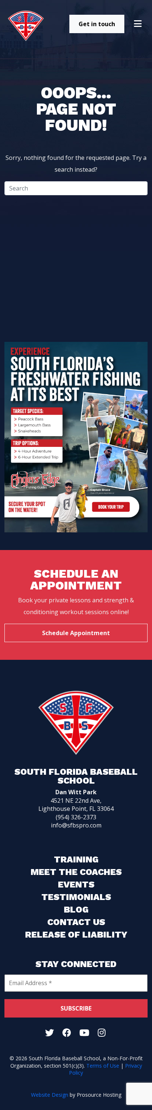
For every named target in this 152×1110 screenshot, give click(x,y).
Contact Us (76, 922)
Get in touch (97, 24)
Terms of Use (102, 1065)
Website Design (49, 1094)
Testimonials (76, 897)
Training (76, 859)
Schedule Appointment (76, 633)
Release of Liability (76, 934)
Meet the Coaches (76, 872)
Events (76, 884)
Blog (76, 909)
